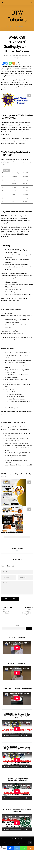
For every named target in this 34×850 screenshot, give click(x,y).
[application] (17, 728)
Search (17, 625)
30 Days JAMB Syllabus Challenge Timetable (18, 445)
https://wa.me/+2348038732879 (12, 333)
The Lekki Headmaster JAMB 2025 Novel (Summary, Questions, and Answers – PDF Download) (18, 455)
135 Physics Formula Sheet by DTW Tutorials (18, 465)
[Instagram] (21, 839)
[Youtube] (18, 839)
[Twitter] (6, 63)
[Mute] (27, 735)
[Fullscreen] (29, 735)
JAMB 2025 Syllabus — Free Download (16, 443)
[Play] (4, 735)
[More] (13, 63)
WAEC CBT (26, 537)
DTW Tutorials (13, 843)
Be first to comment (22, 55)
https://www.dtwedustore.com (11, 316)
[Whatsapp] (10, 63)
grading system (9, 537)
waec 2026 (19, 537)
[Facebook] (3, 63)
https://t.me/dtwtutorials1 (13, 289)
